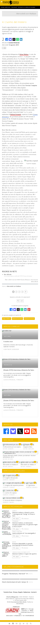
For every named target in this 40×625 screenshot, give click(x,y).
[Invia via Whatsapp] (17, 39)
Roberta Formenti (15, 114)
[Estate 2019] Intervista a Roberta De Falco (18, 370)
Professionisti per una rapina (12, 447)
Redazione (26, 592)
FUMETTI (14, 510)
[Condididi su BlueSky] (10, 39)
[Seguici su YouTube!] (27, 431)
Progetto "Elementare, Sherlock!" (14, 574)
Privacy (15, 592)
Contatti (34, 592)
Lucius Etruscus (14, 43)
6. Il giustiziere (30, 485)
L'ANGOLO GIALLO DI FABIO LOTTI (21, 552)
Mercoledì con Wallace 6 (10, 464)
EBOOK (14, 541)
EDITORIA (7, 336)
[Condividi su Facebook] (6, 39)
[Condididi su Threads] (14, 39)
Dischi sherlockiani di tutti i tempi (14, 582)
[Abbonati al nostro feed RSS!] (34, 431)
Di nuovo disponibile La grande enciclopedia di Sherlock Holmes (22, 544)
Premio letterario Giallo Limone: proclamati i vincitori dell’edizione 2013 (19, 456)
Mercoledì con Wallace (26, 13)
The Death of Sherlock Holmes (26, 7)
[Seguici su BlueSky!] (13, 431)
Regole (20, 592)
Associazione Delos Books (19, 602)
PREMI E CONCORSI (17, 531)
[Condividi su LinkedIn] (21, 39)
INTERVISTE (8, 365)
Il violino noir (8, 342)
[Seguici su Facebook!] (6, 431)
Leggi (17, 518)
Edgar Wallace (24, 54)
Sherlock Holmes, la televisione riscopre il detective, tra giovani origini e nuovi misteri (24, 524)
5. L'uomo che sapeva (9, 493)
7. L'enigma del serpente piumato (13, 485)
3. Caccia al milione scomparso (12, 500)
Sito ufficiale (8, 274)
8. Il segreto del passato (10, 478)
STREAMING (15, 521)
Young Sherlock (5, 7)
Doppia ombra (27, 447)
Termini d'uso (7, 592)
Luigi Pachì (14, 7)
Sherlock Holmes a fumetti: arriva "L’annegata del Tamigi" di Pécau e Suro (23, 514)
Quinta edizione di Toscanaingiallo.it (24, 533)
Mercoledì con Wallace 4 (28, 464)
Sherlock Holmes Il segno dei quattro (24, 554)
